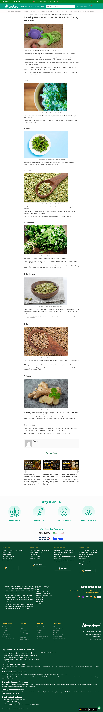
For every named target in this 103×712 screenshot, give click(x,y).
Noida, (37, 677)
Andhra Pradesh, (30, 674)
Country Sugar (55, 691)
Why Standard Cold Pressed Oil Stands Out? (18, 650)
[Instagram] (92, 587)
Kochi (63, 677)
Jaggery (61, 691)
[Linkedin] (99, 587)
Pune (23, 677)
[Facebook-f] (89, 587)
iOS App (18, 1)
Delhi (15, 677)
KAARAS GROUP (14, 709)
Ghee (46, 691)
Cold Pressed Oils (38, 14)
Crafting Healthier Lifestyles (13, 690)
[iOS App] (14, 1)
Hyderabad (13, 666)
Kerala (24, 674)
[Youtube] (85, 587)
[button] (77, 471)
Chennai (6, 666)
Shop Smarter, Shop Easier (12, 697)
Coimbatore (74, 677)
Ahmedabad (32, 677)
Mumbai (19, 677)
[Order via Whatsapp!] (99, 708)
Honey (49, 691)
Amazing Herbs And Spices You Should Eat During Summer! (58, 14)
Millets (67, 691)
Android (7, 1)
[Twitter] (96, 587)
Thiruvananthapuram (51, 677)
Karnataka (19, 674)
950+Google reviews (17, 659)
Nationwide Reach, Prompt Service (15, 672)
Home (31, 14)
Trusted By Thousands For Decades (15, 682)
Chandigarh (42, 677)
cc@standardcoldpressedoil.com (92, 631)
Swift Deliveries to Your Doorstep (14, 664)
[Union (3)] (90, 1)
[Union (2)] (96, 1)
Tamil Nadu (14, 674)
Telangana (39, 674)
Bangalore (44, 666)
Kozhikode (59, 677)
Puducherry (68, 677)
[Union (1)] (93, 1)
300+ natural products (15, 661)
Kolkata (27, 677)
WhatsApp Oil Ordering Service (11, 704)
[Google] (82, 587)
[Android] (3, 1)
